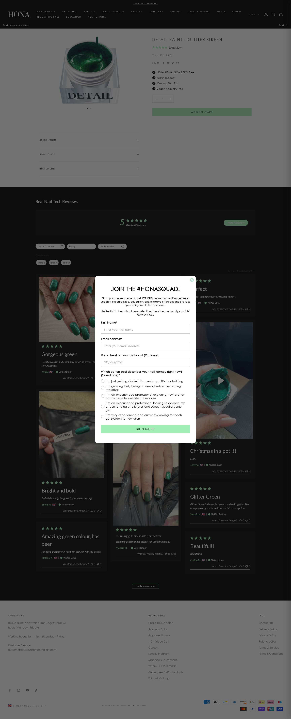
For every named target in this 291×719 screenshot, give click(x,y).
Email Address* (111, 339)
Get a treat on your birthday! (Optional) (130, 355)
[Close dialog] (191, 280)
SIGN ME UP (145, 429)
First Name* (109, 322)
